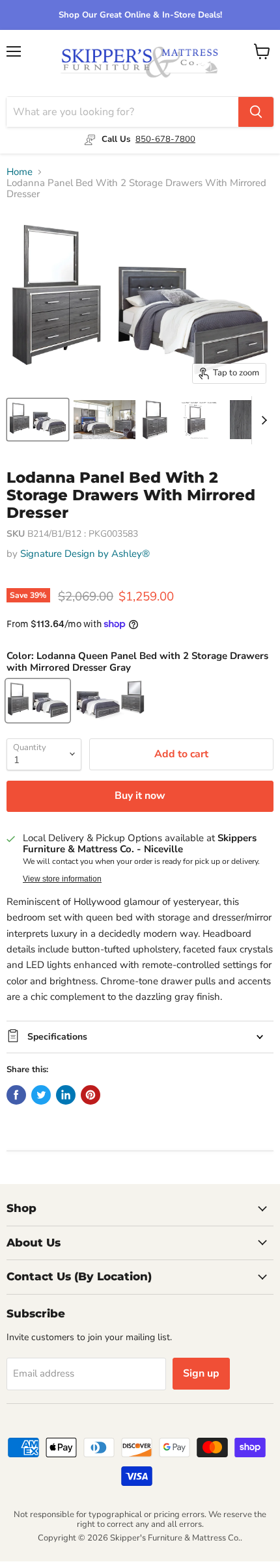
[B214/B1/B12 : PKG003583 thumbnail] (37, 419)
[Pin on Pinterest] (90, 1095)
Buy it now (140, 795)
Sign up (201, 1373)
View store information (62, 878)
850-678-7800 (165, 139)
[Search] (255, 112)
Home (20, 172)
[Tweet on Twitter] (41, 1095)
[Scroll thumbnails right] (261, 420)
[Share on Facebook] (16, 1095)
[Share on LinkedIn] (66, 1095)
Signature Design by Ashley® (85, 553)
